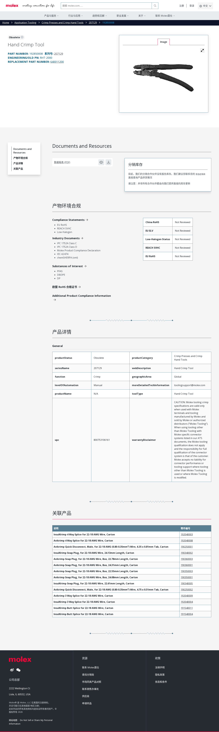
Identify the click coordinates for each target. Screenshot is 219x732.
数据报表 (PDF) (62, 162)
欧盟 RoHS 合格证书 (64, 287)
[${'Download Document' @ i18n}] (108, 162)
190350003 (187, 571)
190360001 (187, 565)
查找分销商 (88, 674)
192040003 (187, 534)
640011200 (57, 62)
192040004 (187, 602)
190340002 (187, 552)
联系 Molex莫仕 (90, 667)
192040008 (187, 540)
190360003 (187, 559)
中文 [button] (205, 5)
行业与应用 (74, 15)
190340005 (187, 583)
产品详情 (18, 163)
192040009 (187, 595)
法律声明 (160, 667)
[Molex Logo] (30, 5)
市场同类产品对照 (91, 681)
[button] (202, 50)
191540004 (187, 614)
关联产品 (18, 168)
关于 (140, 15)
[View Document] (101, 162)
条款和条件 (161, 681)
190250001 (187, 546)
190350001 (187, 577)
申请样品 (87, 703)
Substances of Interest (67, 266)
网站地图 (13, 720)
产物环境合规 (20, 158)
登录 (192, 5)
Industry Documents (66, 238)
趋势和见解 (98, 15)
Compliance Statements (68, 220)
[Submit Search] (155, 5)
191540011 (187, 608)
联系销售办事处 (90, 689)
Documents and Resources (22, 150)
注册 (181, 5)
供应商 (85, 696)
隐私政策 (160, 674)
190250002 (187, 589)
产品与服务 (50, 15)
